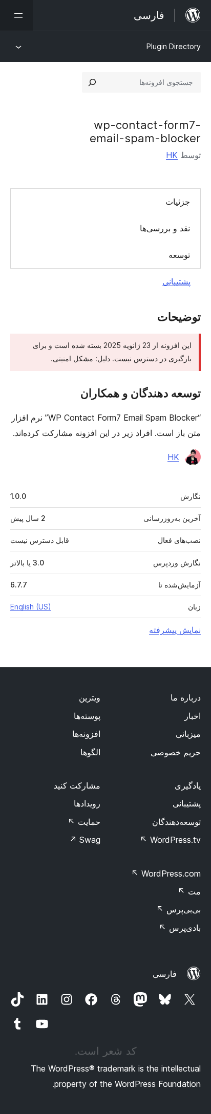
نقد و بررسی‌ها (165, 228)
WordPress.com (166, 873)
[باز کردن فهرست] (16, 15)
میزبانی (188, 734)
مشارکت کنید (77, 785)
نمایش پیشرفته (175, 630)
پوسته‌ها (87, 716)
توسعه (179, 255)
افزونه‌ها (86, 734)
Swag (84, 840)
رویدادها (87, 803)
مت (189, 891)
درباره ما (186, 697)
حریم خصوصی (176, 752)
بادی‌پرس (180, 928)
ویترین (89, 697)
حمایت (84, 822)
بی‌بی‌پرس (178, 909)
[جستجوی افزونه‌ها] (92, 82)
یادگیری (188, 785)
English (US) (30, 606)
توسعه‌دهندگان (176, 822)
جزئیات (177, 201)
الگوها (90, 752)
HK (172, 155)
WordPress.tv (170, 840)
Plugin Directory (173, 46)
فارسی (165, 974)
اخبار (192, 716)
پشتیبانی (176, 281)
